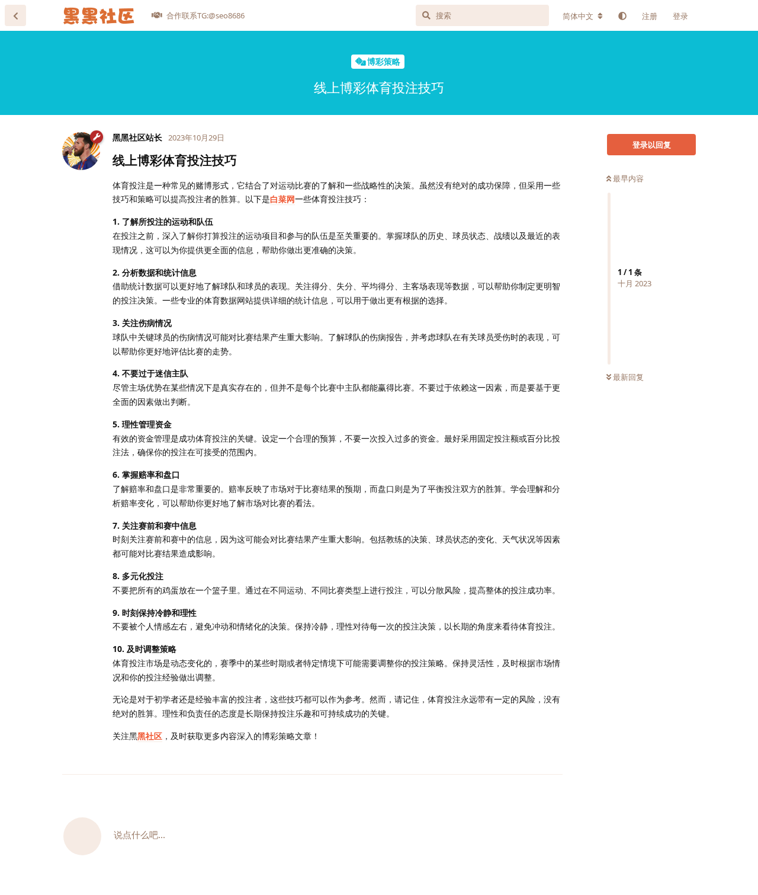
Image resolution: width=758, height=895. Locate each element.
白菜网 (282, 198)
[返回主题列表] (15, 15)
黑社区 (149, 735)
